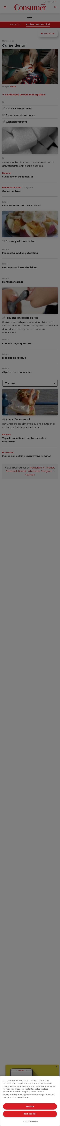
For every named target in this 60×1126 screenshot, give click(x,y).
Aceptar (30, 1106)
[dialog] (30, 1101)
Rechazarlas (30, 1113)
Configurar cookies (30, 1121)
